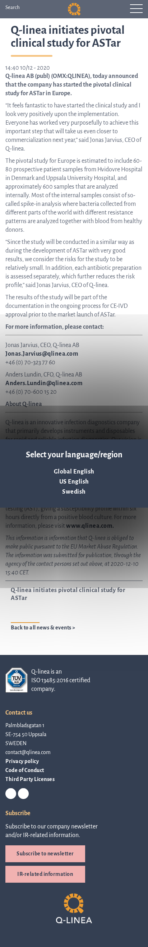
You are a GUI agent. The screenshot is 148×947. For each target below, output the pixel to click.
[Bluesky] (23, 794)
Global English (74, 471)
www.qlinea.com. (90, 526)
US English (74, 482)
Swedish (74, 492)
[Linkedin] (10, 794)
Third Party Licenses (30, 779)
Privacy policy (22, 761)
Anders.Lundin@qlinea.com (44, 383)
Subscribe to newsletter (45, 853)
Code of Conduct (24, 770)
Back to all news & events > (43, 627)
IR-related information (45, 874)
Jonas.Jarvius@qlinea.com (41, 354)
